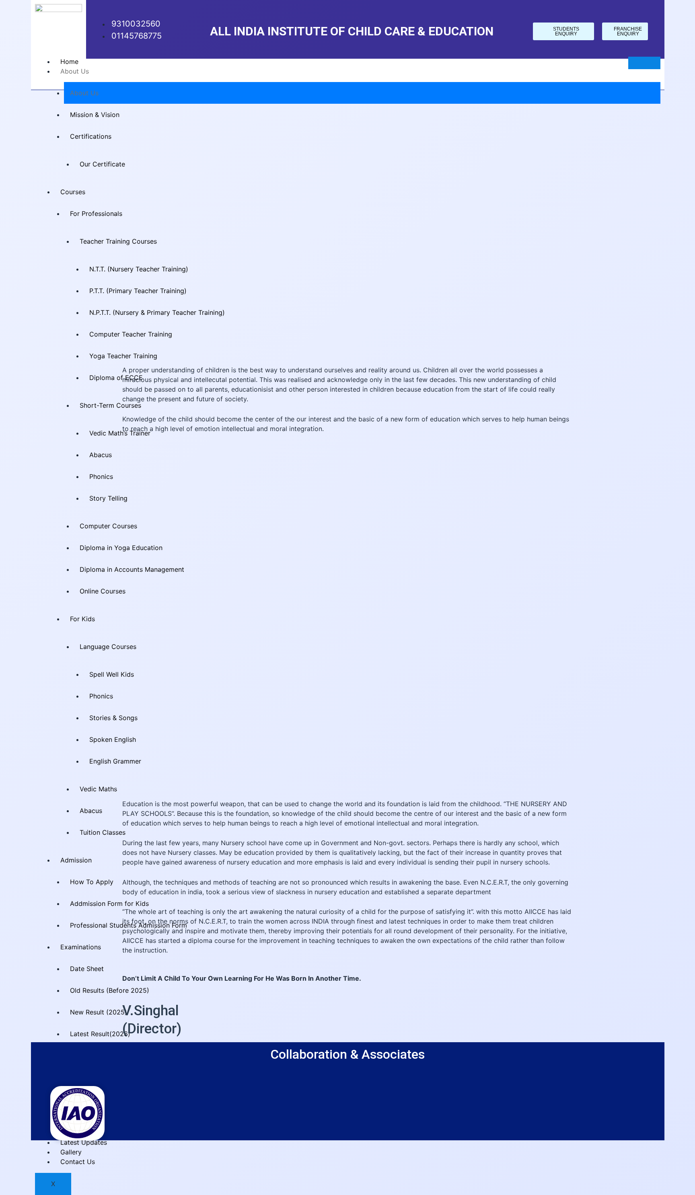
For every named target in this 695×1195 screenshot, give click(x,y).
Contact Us (77, 1162)
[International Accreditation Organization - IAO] (77, 1113)
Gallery (71, 1152)
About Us (74, 71)
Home (69, 61)
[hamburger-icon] (644, 63)
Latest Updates (83, 1142)
